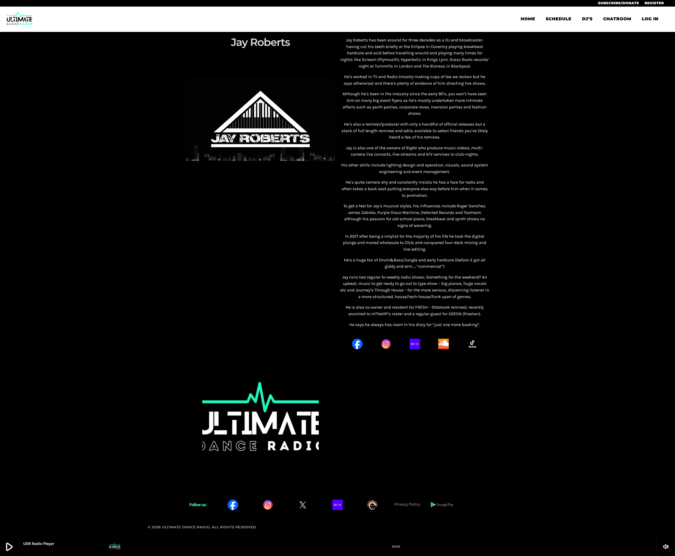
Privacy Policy (407, 504)
